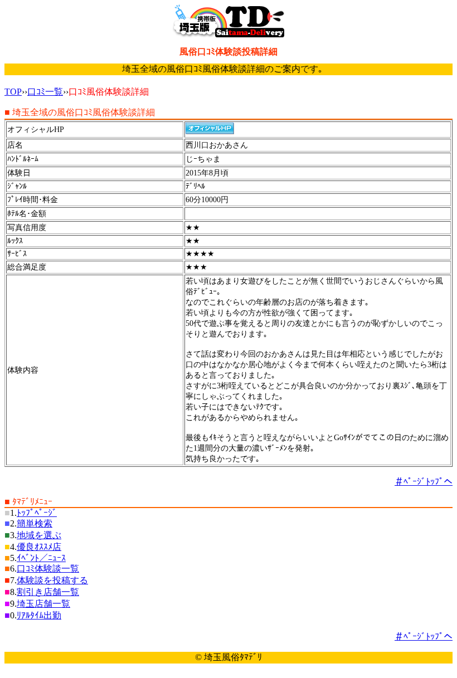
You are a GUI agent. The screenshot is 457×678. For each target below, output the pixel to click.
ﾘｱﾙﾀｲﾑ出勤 (39, 615)
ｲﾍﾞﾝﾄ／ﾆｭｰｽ (41, 558)
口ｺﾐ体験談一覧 (48, 568)
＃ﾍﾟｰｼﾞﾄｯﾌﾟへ (424, 481)
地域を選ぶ (39, 535)
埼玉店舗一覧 (43, 603)
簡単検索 (34, 523)
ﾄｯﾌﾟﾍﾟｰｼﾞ (37, 513)
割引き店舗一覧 (48, 592)
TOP (13, 91)
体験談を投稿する (52, 580)
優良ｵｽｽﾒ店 (39, 547)
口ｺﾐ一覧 (45, 91)
